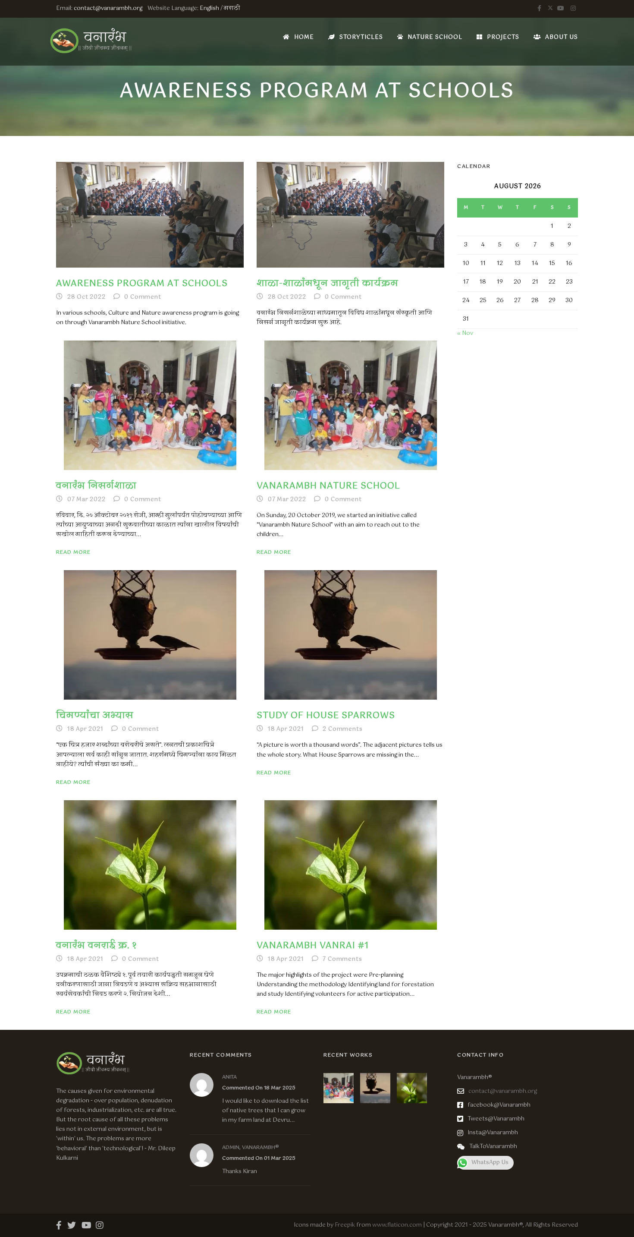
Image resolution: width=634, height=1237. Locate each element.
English (209, 8)
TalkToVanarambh (493, 1146)
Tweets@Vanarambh (496, 1118)
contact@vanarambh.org (108, 8)
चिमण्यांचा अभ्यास (95, 716)
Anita (229, 1077)
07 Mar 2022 (86, 499)
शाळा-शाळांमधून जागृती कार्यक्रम (328, 284)
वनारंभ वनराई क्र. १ (96, 946)
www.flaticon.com (397, 1225)
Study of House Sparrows (326, 716)
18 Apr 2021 (85, 729)
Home (304, 37)
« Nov (465, 333)
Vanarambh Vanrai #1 (313, 946)
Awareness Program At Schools (142, 284)
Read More (73, 552)
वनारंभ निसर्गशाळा (96, 486)
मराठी (232, 8)
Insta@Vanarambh (493, 1132)
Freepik (345, 1225)
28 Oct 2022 (86, 297)
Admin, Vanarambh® (250, 1147)
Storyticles (361, 37)
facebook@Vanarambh (499, 1105)
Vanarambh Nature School (328, 486)
